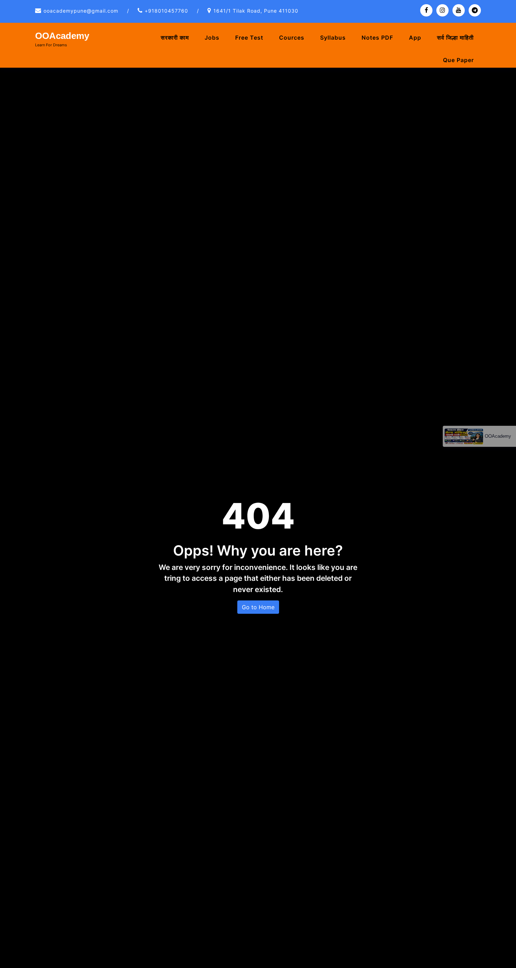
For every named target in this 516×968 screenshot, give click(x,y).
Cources (291, 37)
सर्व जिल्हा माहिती (455, 37)
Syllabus (333, 37)
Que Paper (458, 59)
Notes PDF (377, 37)
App (415, 37)
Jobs (212, 37)
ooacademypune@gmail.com (81, 11)
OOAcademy (62, 36)
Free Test (249, 37)
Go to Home (258, 607)
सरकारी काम (175, 37)
